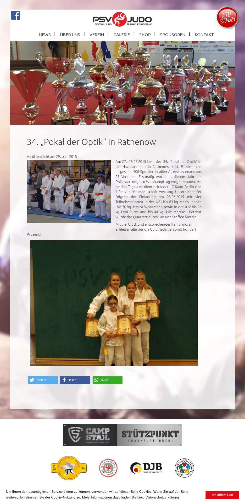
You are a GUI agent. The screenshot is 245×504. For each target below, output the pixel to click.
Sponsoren (172, 34)
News (45, 34)
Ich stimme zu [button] (222, 495)
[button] (43, 380)
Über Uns (70, 34)
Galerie (121, 34)
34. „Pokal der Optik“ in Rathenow (91, 142)
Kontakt (204, 34)
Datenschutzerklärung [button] (162, 497)
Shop (145, 34)
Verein (96, 34)
